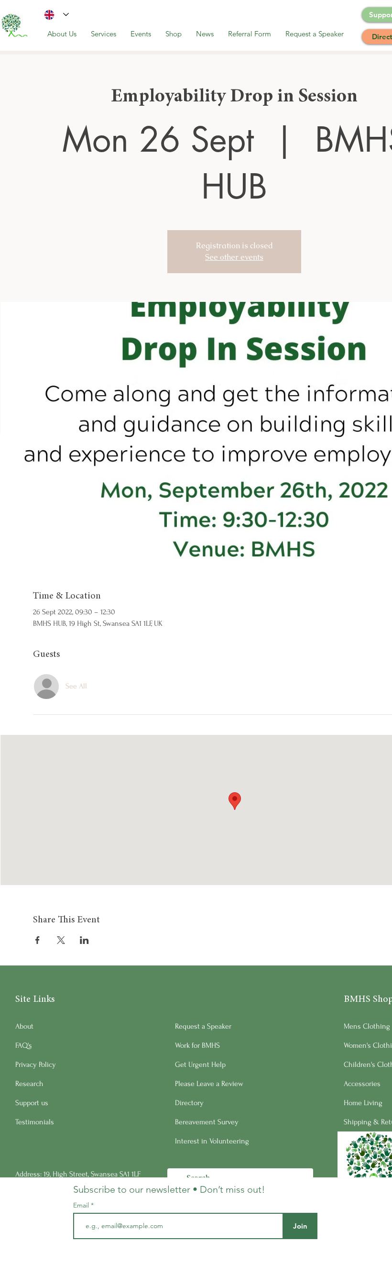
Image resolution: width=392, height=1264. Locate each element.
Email (82, 1205)
